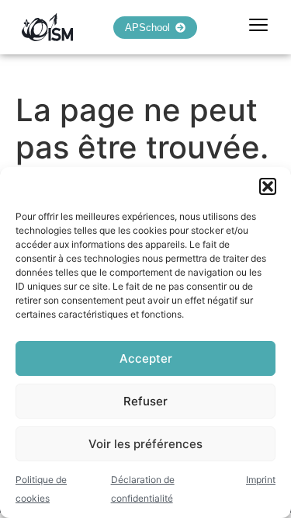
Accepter (146, 358)
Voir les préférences (145, 443)
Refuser (145, 401)
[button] (267, 186)
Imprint (260, 479)
